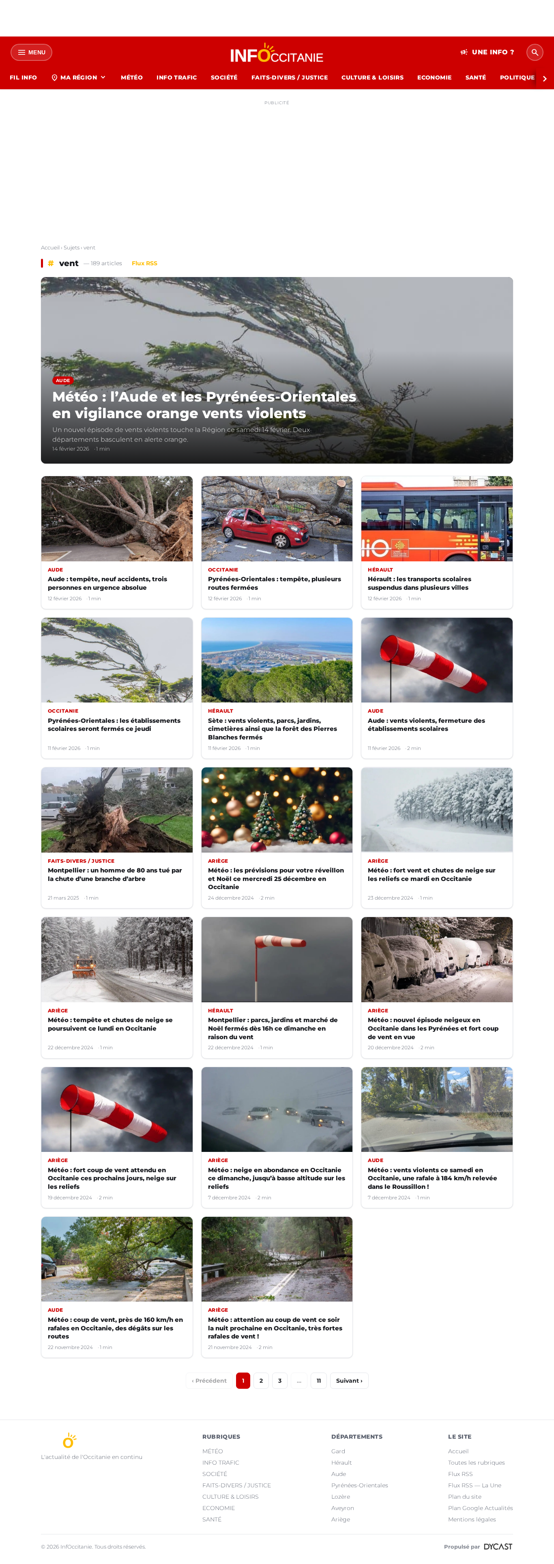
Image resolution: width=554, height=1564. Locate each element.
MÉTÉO (132, 77)
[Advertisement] (277, 165)
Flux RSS (144, 263)
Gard (338, 1451)
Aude (338, 1474)
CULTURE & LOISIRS (372, 77)
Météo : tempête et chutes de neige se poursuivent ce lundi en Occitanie (110, 1024)
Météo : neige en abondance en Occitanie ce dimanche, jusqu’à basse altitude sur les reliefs (276, 1178)
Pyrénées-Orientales (359, 1485)
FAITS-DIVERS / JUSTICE (289, 77)
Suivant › (349, 1380)
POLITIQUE (517, 77)
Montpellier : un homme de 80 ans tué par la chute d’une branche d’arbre (115, 874)
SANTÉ (476, 77)
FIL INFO (23, 77)
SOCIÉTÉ (224, 77)
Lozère (340, 1496)
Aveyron (342, 1508)
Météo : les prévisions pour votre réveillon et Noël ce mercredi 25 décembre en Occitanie (276, 878)
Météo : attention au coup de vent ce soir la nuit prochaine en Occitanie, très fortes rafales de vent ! (275, 1328)
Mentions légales (472, 1519)
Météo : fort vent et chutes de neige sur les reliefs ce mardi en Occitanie (432, 874)
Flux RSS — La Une (474, 1485)
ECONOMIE (434, 77)
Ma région (79, 77)
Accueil (50, 247)
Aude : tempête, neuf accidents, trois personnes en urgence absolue (107, 583)
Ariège (340, 1519)
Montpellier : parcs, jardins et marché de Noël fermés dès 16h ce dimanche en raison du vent (273, 1028)
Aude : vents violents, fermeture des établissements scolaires (426, 725)
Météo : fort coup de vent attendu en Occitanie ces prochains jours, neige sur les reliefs (112, 1178)
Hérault (341, 1462)
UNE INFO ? (487, 52)
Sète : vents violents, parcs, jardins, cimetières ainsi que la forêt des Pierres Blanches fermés (272, 729)
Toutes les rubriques (476, 1462)
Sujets (71, 247)
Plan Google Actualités (480, 1508)
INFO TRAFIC (177, 77)
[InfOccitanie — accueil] (277, 52)
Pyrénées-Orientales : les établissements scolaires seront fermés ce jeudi (114, 725)
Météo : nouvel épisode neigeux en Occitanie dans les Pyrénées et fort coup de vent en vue (433, 1028)
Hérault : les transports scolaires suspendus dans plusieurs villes (419, 583)
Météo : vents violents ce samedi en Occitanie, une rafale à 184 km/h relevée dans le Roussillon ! (432, 1178)
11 (319, 1380)
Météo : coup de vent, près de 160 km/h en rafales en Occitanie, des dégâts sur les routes (115, 1328)
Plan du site (464, 1496)
